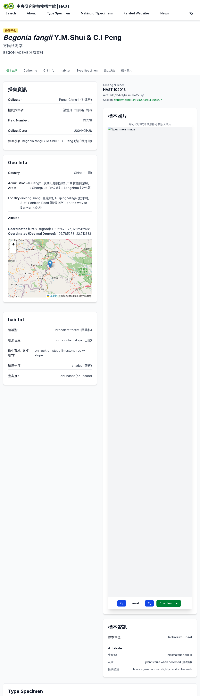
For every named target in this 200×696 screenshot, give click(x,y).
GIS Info (48, 70)
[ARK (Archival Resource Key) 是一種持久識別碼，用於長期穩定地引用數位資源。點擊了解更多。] (142, 95)
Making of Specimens (97, 13)
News (164, 13)
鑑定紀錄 (109, 70)
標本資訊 (11, 70)
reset (135, 603)
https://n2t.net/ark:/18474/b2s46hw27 (138, 99)
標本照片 (126, 70)
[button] (50, 264)
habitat (65, 70)
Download (166, 603)
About (31, 13)
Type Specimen (58, 13)
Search (10, 13)
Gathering (30, 70)
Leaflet (53, 295)
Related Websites (136, 13)
